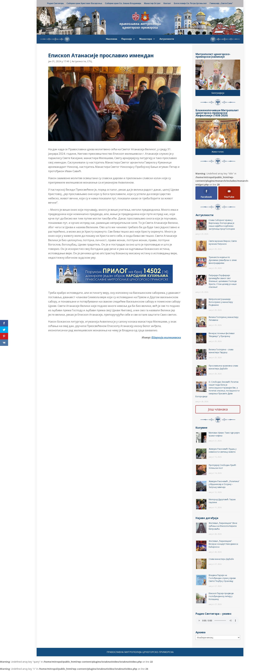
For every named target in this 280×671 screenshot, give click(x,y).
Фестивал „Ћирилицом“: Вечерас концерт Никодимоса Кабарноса (223, 544)
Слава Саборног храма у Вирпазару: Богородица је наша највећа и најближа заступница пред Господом (222, 224)
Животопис (218, 151)
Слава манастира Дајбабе (221, 559)
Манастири (145, 39)
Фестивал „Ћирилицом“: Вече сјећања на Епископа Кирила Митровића (223, 526)
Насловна (111, 39)
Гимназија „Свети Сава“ (221, 3)
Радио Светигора (55, 3)
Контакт (167, 3)
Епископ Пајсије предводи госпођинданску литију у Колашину (221, 596)
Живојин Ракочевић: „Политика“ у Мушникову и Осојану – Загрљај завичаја (224, 484)
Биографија (217, 92)
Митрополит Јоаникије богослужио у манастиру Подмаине (221, 302)
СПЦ (89, 61)
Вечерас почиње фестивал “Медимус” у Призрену (221, 335)
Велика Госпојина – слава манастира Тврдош (221, 351)
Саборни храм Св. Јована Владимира (123, 3)
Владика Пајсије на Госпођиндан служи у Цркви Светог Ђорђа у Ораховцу (222, 578)
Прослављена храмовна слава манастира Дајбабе (223, 367)
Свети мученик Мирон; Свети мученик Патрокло (223, 242)
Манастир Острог (152, 3)
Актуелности (166, 39)
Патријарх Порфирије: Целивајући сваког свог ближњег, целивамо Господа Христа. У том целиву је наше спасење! (223, 281)
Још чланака (218, 409)
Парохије (126, 39)
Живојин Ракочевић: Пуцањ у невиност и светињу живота (222, 450)
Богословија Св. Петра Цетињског (190, 3)
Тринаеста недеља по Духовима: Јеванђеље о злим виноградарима (223, 260)
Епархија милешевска (166, 337)
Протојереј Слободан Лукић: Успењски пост (222, 466)
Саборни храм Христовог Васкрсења (84, 3)
